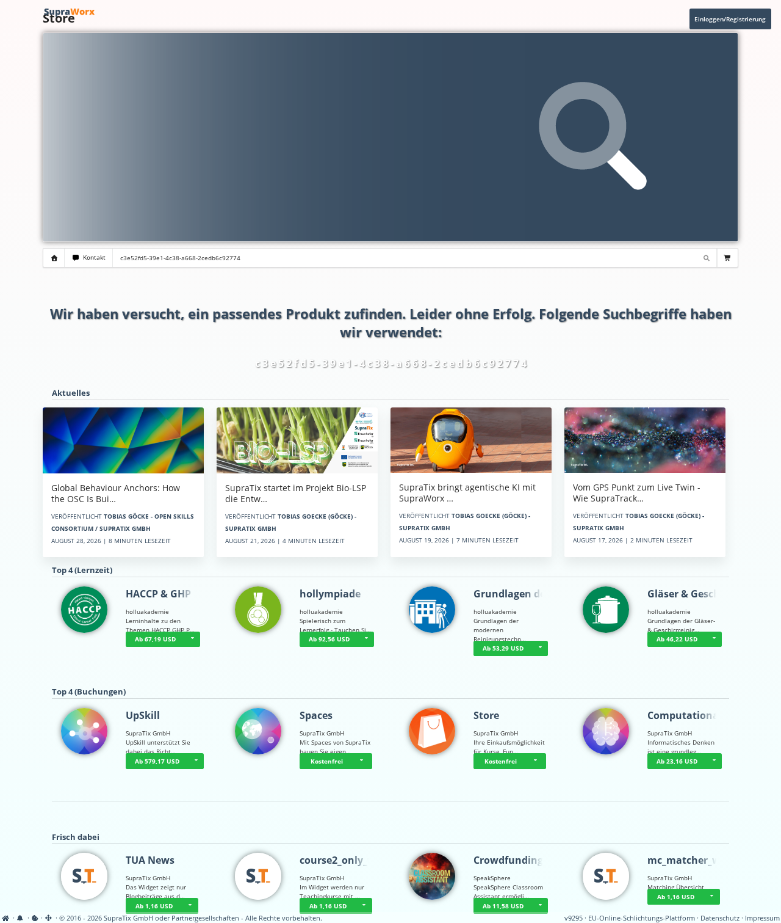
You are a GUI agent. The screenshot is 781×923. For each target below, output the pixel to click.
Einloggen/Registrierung (730, 19)
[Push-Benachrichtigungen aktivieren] (21, 918)
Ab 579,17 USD (157, 761)
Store (486, 715)
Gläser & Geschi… (689, 593)
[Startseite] (6, 918)
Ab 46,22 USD (677, 639)
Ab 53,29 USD (503, 648)
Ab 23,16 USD (677, 761)
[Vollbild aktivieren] (49, 918)
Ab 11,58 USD (503, 906)
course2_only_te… (343, 860)
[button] (192, 640)
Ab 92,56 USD (329, 639)
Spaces (316, 715)
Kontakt (92, 257)
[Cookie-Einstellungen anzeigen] (35, 918)
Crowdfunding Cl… (518, 860)
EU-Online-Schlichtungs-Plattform (641, 918)
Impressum (762, 918)
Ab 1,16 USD (154, 906)
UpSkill (143, 715)
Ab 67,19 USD (155, 639)
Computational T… (692, 715)
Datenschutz (720, 918)
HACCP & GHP (158, 593)
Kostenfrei (327, 761)
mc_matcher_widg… (695, 860)
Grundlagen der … (517, 593)
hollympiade (330, 593)
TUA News (150, 860)
